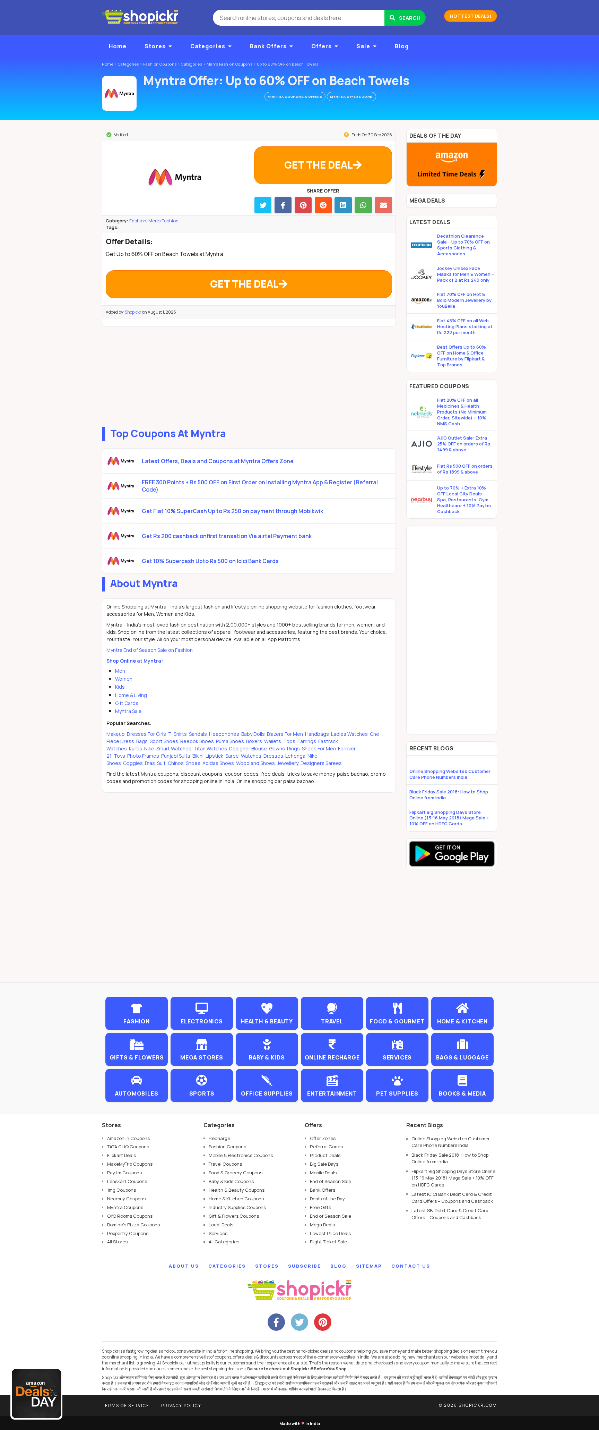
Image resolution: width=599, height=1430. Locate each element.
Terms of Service (125, 1405)
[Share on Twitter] (262, 205)
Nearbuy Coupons (126, 1198)
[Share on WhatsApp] (363, 205)
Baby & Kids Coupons (231, 1181)
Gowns (277, 748)
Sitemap (369, 1266)
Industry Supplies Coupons (237, 1207)
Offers (321, 46)
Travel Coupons (225, 1164)
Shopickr (133, 312)
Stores (155, 46)
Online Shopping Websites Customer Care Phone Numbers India (450, 774)
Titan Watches (210, 748)
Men (120, 670)
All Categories (224, 1242)
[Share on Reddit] (323, 205)
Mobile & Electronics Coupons (241, 1155)
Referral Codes (326, 1146)
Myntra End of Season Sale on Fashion (149, 650)
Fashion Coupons (227, 1146)
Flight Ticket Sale (328, 1242)
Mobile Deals (323, 1172)
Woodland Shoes (255, 763)
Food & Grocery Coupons (235, 1172)
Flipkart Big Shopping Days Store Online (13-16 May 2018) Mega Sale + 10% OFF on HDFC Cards (449, 818)
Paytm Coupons (124, 1172)
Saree (232, 755)
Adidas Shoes (218, 763)
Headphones (224, 734)
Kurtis (135, 748)
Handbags (317, 734)
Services (218, 1233)
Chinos (176, 763)
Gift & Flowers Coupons (234, 1216)
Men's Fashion (163, 221)
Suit (161, 763)
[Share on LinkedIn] (343, 205)
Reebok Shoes (197, 741)
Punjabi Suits (175, 755)
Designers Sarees (321, 763)
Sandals (198, 734)
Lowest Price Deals (330, 1233)
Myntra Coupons (125, 1207)
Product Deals (325, 1155)
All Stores (117, 1242)
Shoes (193, 763)
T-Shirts (177, 734)
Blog (402, 46)
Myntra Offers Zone (351, 96)
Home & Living (131, 695)
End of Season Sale (330, 1181)
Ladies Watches (349, 734)
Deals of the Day (327, 1198)
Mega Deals (322, 1225)
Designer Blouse (248, 748)
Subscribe (304, 1266)
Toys (119, 755)
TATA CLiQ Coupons (128, 1146)
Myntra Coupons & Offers (295, 96)
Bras (150, 763)
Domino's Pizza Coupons (133, 1225)
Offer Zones (323, 1138)
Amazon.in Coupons (128, 1138)
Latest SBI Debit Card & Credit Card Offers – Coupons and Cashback (449, 1213)
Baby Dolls (253, 734)
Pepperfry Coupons (127, 1233)
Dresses (273, 755)
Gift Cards (126, 703)
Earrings (306, 741)
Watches (251, 755)
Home (118, 46)
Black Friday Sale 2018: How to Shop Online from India (448, 795)
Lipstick (214, 755)
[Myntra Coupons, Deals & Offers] (119, 93)
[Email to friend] (383, 205)
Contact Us (410, 1266)
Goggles (133, 763)
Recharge (219, 1138)
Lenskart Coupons (127, 1181)
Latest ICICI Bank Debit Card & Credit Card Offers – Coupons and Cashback (452, 1197)
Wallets (272, 741)
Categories (207, 46)
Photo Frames (143, 755)
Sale (363, 46)
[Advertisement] (249, 375)
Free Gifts (320, 1207)
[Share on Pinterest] (303, 205)
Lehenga (295, 755)
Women (123, 678)
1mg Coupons (121, 1190)
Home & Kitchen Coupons (236, 1198)
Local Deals (221, 1225)
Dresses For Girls (146, 734)
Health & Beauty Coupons (236, 1190)
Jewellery (288, 763)
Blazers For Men (285, 734)
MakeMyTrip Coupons (130, 1164)
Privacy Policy (181, 1405)
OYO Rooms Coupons (130, 1216)
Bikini (198, 755)
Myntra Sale (128, 711)
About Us (184, 1266)
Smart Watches (173, 748)
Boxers (254, 741)
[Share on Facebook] (283, 205)
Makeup (116, 734)
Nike (149, 748)
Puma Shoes (230, 741)
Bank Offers (268, 46)
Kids (120, 686)
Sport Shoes (164, 741)
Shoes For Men (319, 748)
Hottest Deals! (470, 16)
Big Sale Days (324, 1164)
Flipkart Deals (121, 1155)
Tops (289, 741)
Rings (293, 748)
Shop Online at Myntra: (134, 660)
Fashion (137, 221)
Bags (142, 741)
